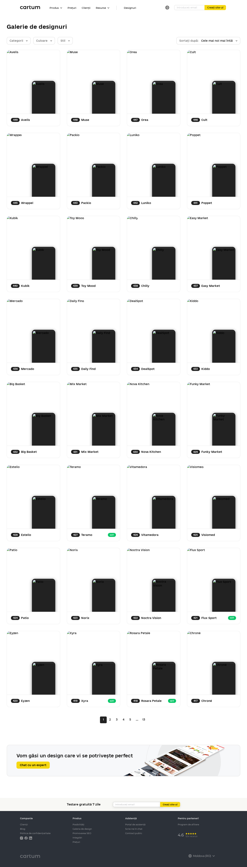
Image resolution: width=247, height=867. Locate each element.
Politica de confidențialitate (35, 833)
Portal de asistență (135, 824)
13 (143, 719)
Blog (22, 828)
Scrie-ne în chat (133, 828)
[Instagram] (22, 837)
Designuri (130, 7)
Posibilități (78, 824)
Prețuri (72, 7)
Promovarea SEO (82, 833)
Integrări (77, 837)
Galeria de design (82, 828)
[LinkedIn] (30, 837)
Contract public (133, 833)
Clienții (86, 7)
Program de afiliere (188, 824)
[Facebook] (26, 837)
